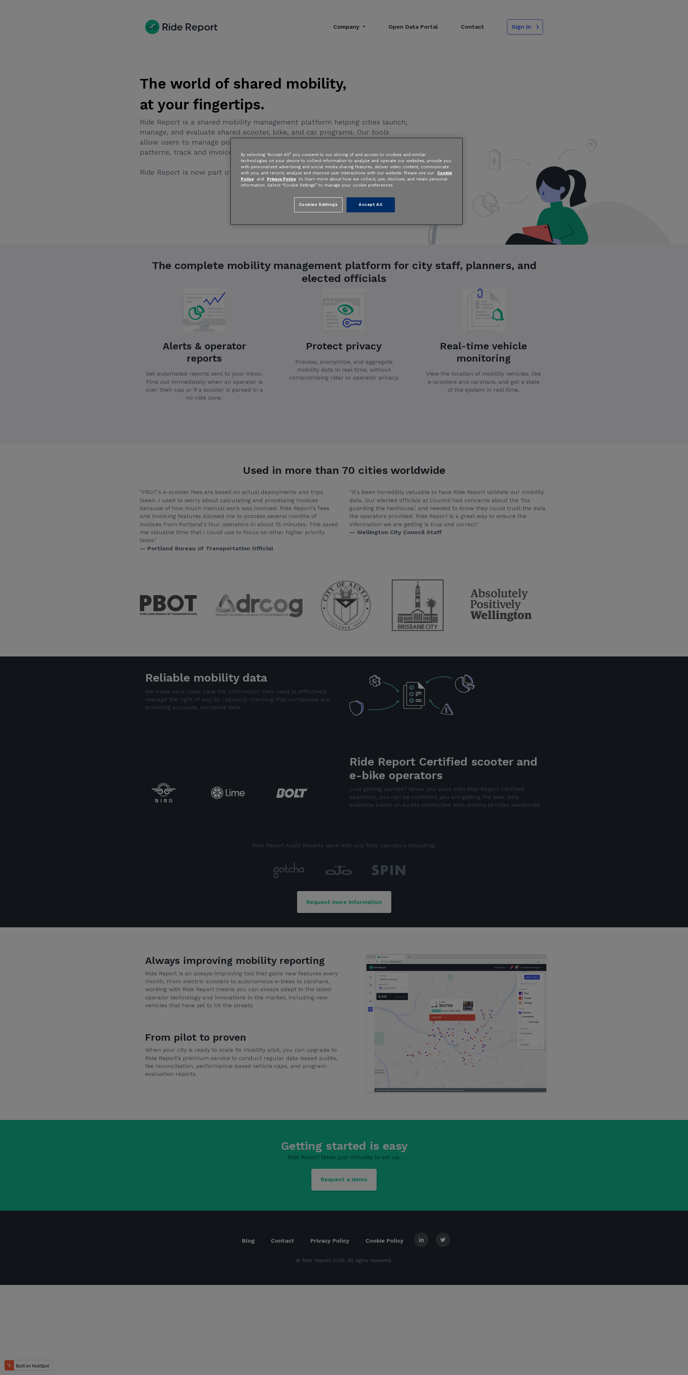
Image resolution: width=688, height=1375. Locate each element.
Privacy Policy (281, 179)
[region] (346, 181)
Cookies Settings (318, 204)
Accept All (371, 204)
